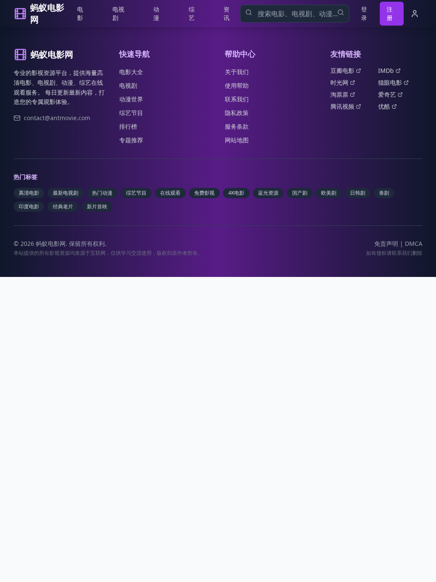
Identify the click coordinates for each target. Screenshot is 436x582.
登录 (364, 13)
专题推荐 (131, 140)
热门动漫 (102, 192)
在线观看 (170, 192)
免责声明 (386, 243)
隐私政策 (237, 113)
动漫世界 (131, 99)
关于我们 (237, 72)
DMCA (413, 243)
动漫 (156, 13)
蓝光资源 (268, 192)
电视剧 (118, 13)
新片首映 (97, 206)
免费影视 (204, 192)
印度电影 (29, 206)
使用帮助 (237, 85)
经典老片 (63, 206)
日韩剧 (357, 192)
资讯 (226, 13)
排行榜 (128, 126)
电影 (80, 13)
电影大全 (131, 72)
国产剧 (299, 192)
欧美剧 (328, 192)
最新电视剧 (65, 192)
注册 (390, 13)
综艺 (192, 13)
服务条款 (237, 126)
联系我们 (237, 99)
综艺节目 (131, 113)
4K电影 (236, 192)
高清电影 (29, 192)
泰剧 (384, 192)
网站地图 (237, 140)
